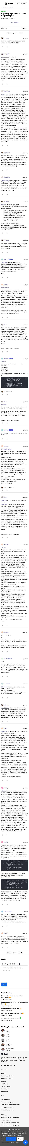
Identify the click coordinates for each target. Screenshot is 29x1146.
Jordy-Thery (9, 1044)
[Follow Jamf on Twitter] (2, 1065)
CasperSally (7, 91)
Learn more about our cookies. (18, 1135)
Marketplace (4, 1083)
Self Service (4, 1115)
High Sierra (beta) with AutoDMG (10, 1018)
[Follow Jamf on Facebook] (14, 1065)
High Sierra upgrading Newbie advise (11, 1013)
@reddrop (20, 127)
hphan (5, 728)
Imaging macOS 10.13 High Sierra (10, 1008)
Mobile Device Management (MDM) (10, 1104)
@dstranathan (5, 57)
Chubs (5, 324)
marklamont (7, 683)
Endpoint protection (6, 1120)
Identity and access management (10, 1117)
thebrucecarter (10, 1048)
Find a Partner (4, 1089)
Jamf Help (3, 1073)
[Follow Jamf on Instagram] (11, 1065)
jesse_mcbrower (8, 911)
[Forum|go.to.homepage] (8, 4)
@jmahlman (4, 262)
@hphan (3, 791)
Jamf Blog (3, 1081)
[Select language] (17, 3)
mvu (7, 1030)
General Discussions (7, 8)
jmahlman (6, 38)
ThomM (8, 1039)
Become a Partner (5, 1086)
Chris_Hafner (7, 54)
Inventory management (7, 1109)
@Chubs (3, 361)
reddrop (6, 259)
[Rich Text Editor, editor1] (14, 974)
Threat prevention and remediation (10, 1122)
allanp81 (6, 284)
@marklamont (5, 708)
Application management (7, 1107)
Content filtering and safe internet (10, 1125)
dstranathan (7, 152)
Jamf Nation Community (7, 1078)
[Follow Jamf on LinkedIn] (5, 1065)
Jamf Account (4, 1091)
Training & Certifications (7, 1076)
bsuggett (6, 446)
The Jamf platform (6, 1099)
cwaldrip (6, 788)
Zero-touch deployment (7, 1102)
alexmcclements (8, 658)
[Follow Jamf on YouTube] (8, 1065)
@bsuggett (4, 504)
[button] (3, 4)
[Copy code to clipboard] (26, 378)
